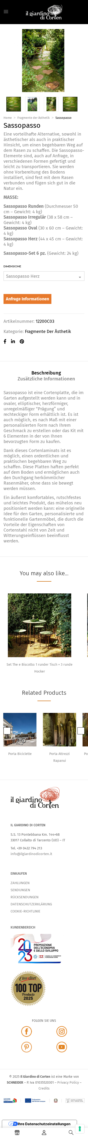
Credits (44, 1088)
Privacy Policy (68, 1082)
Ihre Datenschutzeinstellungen (44, 1124)
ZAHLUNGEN (20, 883)
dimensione (12, 266)
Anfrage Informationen (27, 299)
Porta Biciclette (20, 754)
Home (8, 117)
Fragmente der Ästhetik (33, 117)
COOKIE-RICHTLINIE (25, 911)
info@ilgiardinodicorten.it (31, 854)
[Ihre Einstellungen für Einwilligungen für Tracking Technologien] (79, 1128)
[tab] (46, 373)
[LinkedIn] (13, 341)
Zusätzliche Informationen (46, 379)
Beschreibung (46, 373)
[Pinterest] (22, 341)
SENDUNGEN (20, 890)
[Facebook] (5, 341)
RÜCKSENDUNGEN (24, 897)
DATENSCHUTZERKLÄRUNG (31, 904)
